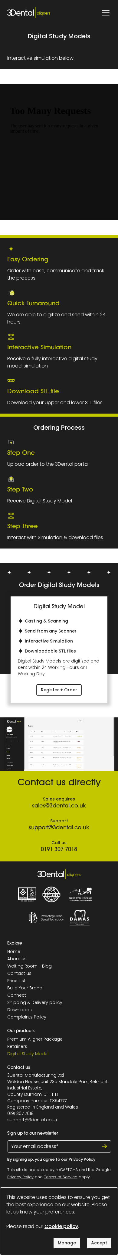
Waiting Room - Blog (29, 966)
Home (13, 951)
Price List (16, 981)
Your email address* (35, 1146)
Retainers (17, 1046)
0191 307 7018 (59, 850)
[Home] (28, 12)
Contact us (19, 973)
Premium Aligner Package (35, 1039)
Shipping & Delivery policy (34, 1002)
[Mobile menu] (106, 13)
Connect (16, 995)
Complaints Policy (26, 1017)
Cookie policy (61, 1226)
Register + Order (59, 690)
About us (17, 959)
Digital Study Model (27, 1054)
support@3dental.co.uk (59, 828)
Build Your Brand (24, 988)
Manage (67, 1243)
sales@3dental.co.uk (59, 806)
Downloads (19, 1010)
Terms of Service (60, 1176)
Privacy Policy (82, 1159)
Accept (99, 1243)
